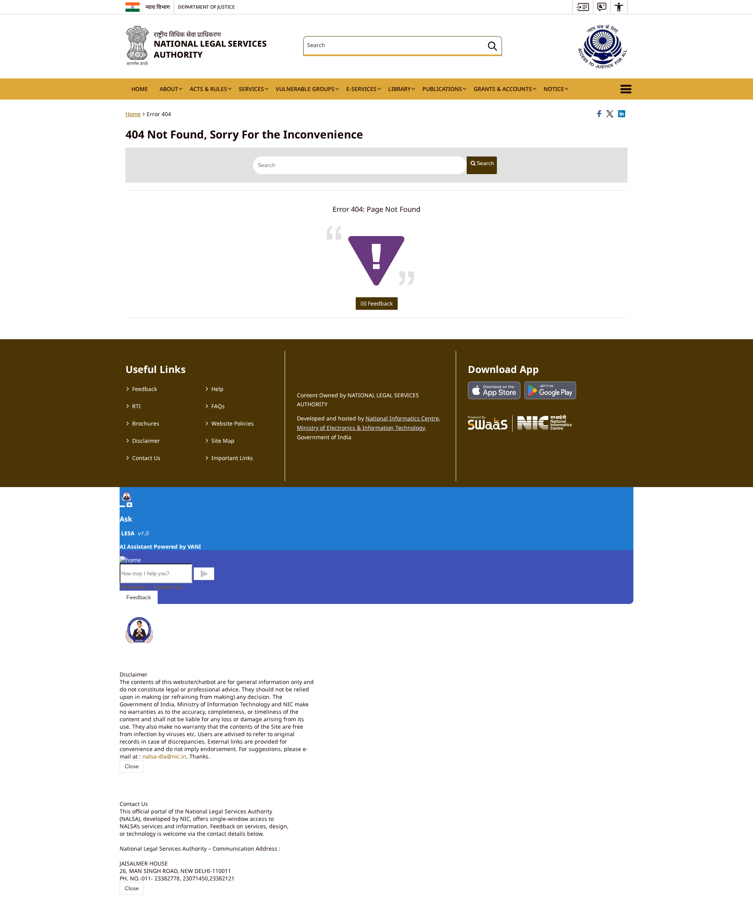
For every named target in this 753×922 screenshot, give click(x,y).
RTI (136, 406)
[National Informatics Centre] (544, 422)
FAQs (218, 406)
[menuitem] (583, 7)
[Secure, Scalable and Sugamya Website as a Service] (487, 422)
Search (485, 163)
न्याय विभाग (158, 7)
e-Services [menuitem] (361, 89)
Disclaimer (146, 440)
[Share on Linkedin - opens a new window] (623, 114)
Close (132, 766)
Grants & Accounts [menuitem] (503, 89)
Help (217, 389)
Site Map (223, 440)
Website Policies (232, 423)
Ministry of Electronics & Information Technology (361, 427)
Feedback (379, 303)
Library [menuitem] (399, 89)
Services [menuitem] (251, 89)
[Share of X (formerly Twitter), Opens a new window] (611, 114)
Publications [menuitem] (442, 89)
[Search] (492, 47)
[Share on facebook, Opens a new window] (600, 114)
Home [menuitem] (139, 89)
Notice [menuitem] (554, 89)
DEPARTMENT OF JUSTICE (206, 7)
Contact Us (146, 458)
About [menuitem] (169, 89)
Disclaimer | (137, 587)
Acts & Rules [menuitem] (208, 89)
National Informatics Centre (402, 418)
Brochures (145, 423)
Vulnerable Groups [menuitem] (305, 89)
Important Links (232, 458)
